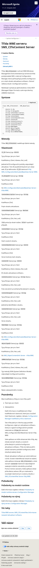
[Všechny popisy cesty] (3, 38)
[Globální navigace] (2, 19)
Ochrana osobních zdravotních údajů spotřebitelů (16, 560)
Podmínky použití (6, 563)
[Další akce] (36, 38)
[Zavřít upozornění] (36, 2)
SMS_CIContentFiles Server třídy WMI (17, 476)
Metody (5, 59)
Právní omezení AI (6, 555)
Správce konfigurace (12, 38)
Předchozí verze (19, 555)
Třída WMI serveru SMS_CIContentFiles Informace (18, 512)
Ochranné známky (19, 563)
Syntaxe (5, 56)
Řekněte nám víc (11, 33)
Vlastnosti (6, 61)
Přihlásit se (34, 20)
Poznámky (6, 63)
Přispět (3, 557)
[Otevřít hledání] (28, 19)
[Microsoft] (19, 20)
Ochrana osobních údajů (15, 557)
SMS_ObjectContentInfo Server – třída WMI (18, 355)
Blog (27, 555)
